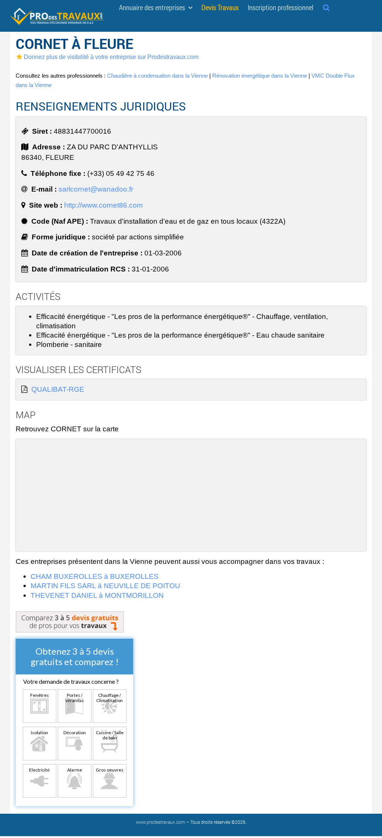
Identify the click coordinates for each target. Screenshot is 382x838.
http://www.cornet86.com (103, 205)
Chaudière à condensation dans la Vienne (157, 75)
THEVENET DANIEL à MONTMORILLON (97, 595)
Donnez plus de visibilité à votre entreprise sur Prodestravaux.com (111, 56)
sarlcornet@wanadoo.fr (96, 189)
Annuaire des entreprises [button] (153, 7)
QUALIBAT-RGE (57, 389)
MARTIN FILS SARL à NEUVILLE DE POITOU (105, 585)
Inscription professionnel (280, 7)
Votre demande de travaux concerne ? (71, 681)
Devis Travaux (220, 7)
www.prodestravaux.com (160, 822)
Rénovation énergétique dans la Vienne (259, 75)
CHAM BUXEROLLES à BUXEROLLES (95, 576)
